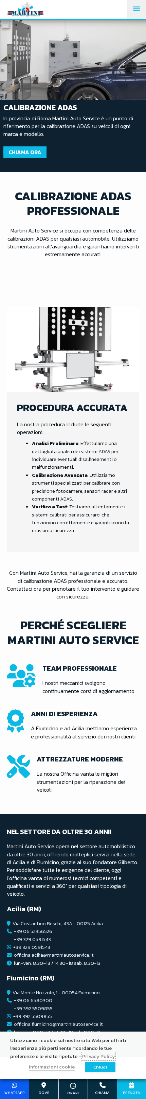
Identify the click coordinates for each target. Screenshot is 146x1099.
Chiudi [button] (100, 1067)
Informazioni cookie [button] (52, 1067)
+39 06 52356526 (33, 931)
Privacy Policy (98, 1056)
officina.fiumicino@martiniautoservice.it (58, 1024)
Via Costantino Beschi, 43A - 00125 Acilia (58, 923)
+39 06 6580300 (33, 1000)
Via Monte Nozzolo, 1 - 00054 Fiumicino (56, 992)
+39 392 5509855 (33, 1008)
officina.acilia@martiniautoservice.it (54, 955)
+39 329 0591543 (32, 939)
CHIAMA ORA (24, 152)
